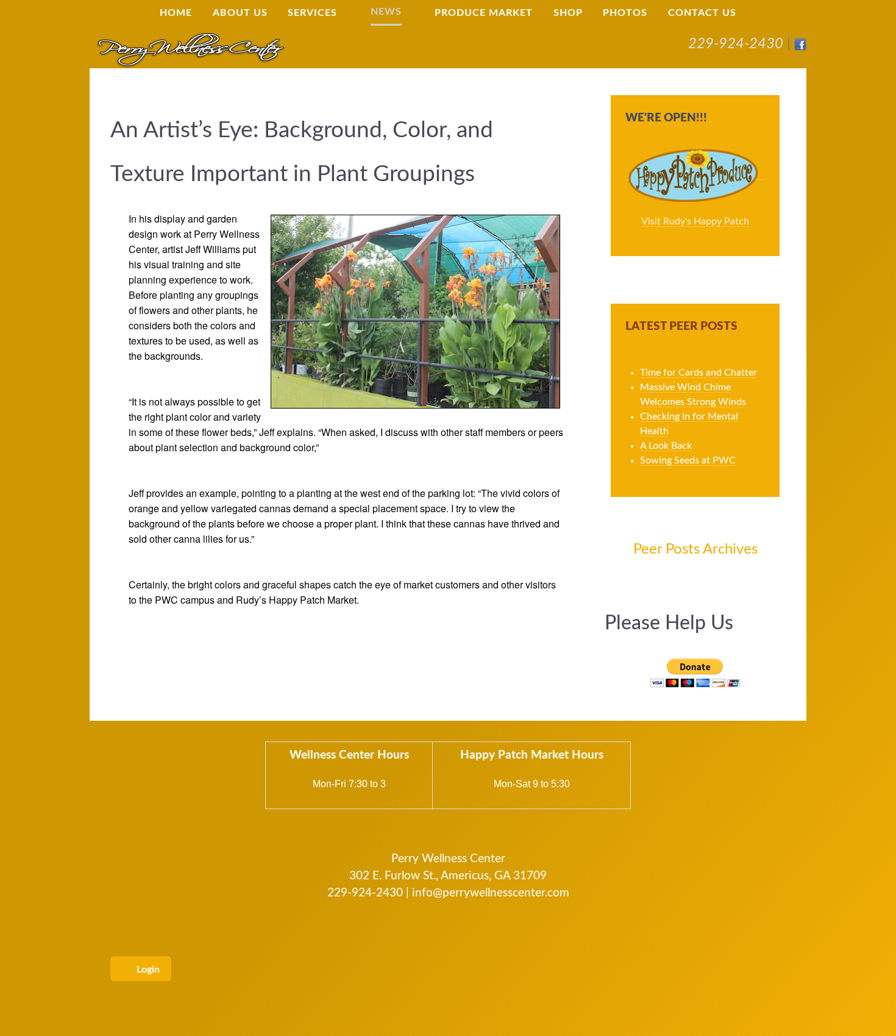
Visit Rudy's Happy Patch (695, 221)
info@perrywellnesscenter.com (490, 893)
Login (147, 969)
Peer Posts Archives (695, 549)
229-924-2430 (735, 44)
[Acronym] (190, 48)
